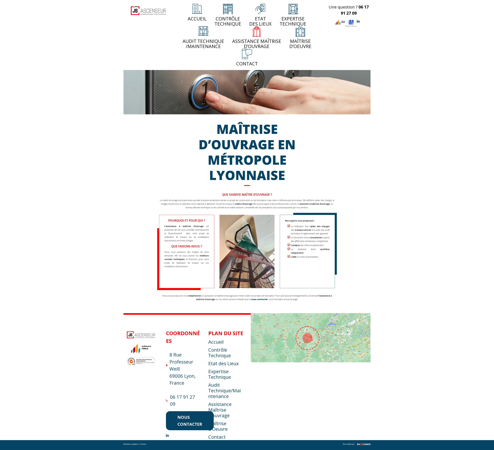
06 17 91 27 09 (182, 400)
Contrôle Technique (228, 20)
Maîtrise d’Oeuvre (300, 43)
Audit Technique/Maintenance (224, 390)
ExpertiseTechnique (293, 20)
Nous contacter (189, 420)
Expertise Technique (219, 374)
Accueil (197, 18)
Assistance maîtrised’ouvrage (256, 43)
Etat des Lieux (260, 20)
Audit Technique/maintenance (203, 43)
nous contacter (259, 299)
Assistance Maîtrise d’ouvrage (220, 410)
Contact (247, 63)
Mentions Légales (130, 444)
